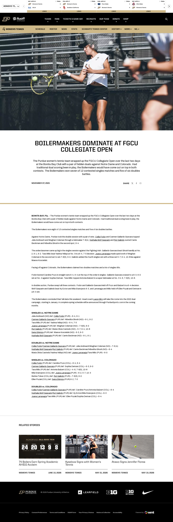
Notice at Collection (103, 512)
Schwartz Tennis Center (94, 29)
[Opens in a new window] (88, 492)
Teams (48, 19)
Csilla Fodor (100, 237)
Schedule (40, 29)
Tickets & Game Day (73, 19)
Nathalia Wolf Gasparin (100, 240)
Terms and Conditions (57, 512)
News (64, 29)
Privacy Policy (24, 512)
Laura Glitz (98, 299)
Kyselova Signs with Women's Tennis (83, 463)
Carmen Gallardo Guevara (43, 319)
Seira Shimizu (38, 332)
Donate (116, 19)
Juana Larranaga (102, 254)
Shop (125, 19)
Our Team (104, 19)
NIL (136, 29)
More (127, 29)
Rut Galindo (119, 240)
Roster (53, 29)
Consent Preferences (39, 512)
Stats (74, 29)
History (116, 29)
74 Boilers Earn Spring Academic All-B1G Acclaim (38, 463)
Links (44, 11)
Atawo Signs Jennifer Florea (128, 462)
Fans (57, 19)
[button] (169, 6)
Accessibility (117, 512)
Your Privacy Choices (86, 512)
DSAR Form (72, 512)
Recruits (91, 19)
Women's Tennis (27, 473)
